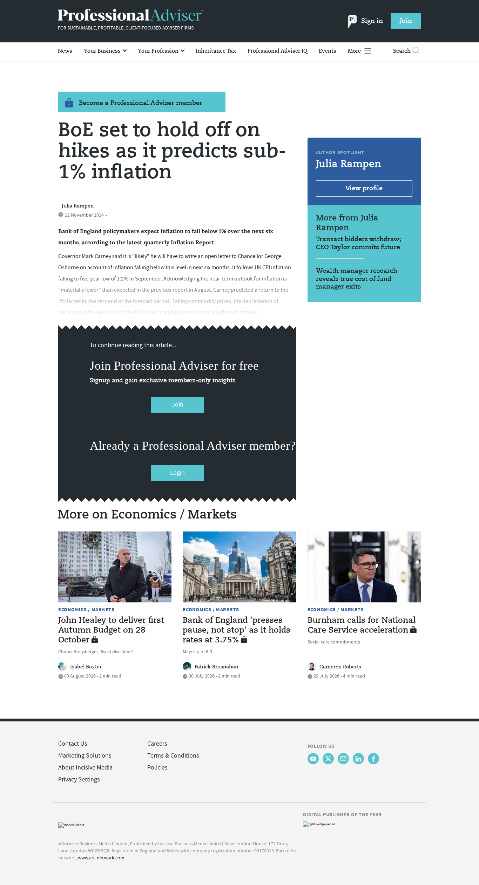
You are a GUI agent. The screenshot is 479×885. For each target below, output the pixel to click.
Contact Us (72, 744)
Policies (157, 768)
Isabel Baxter (86, 667)
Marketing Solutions (85, 756)
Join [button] (406, 21)
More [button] (355, 51)
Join (177, 405)
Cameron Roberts (340, 667)
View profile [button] (364, 188)
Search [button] (402, 51)
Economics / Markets (86, 609)
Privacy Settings (79, 779)
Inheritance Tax (216, 51)
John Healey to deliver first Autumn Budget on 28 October (111, 630)
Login (177, 473)
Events (327, 51)
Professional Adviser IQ (277, 51)
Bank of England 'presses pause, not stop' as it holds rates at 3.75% (236, 630)
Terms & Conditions (173, 756)
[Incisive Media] (71, 824)
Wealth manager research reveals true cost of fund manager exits (356, 279)
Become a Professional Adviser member (140, 103)
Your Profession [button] (159, 51)
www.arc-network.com (101, 857)
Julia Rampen (78, 206)
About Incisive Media (85, 768)
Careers (157, 744)
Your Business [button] (103, 51)
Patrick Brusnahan (216, 667)
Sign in (372, 21)
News (65, 51)
